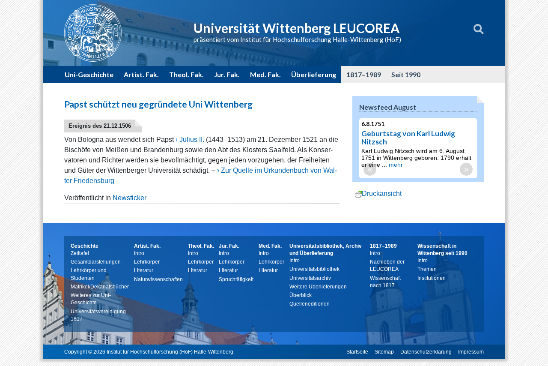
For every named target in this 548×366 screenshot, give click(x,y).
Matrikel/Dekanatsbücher (100, 286)
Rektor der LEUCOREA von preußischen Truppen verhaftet (446, 137)
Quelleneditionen (309, 303)
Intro (139, 253)
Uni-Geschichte (89, 74)
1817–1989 (363, 74)
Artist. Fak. (141, 74)
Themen (427, 269)
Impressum (471, 352)
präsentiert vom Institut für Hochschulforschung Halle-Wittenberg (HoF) (297, 39)
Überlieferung (313, 74)
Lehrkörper (147, 261)
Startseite (357, 352)
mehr (398, 171)
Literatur (143, 270)
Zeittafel (80, 253)
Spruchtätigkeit (236, 279)
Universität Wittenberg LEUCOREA (296, 28)
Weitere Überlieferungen (318, 286)
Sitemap (384, 352)
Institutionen (431, 278)
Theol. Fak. (186, 74)
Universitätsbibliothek (314, 269)
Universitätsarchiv (310, 278)
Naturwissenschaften (158, 279)
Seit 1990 (405, 74)
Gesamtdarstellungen (96, 261)
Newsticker (129, 197)
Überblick (300, 295)
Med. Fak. (265, 74)
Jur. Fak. (227, 74)
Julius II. (191, 139)
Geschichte (84, 246)
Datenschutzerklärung (426, 352)
